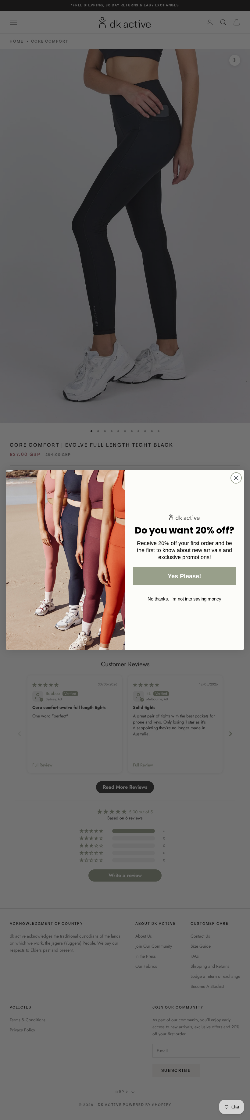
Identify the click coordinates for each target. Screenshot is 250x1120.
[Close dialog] (236, 478)
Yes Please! (184, 576)
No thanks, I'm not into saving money (184, 598)
